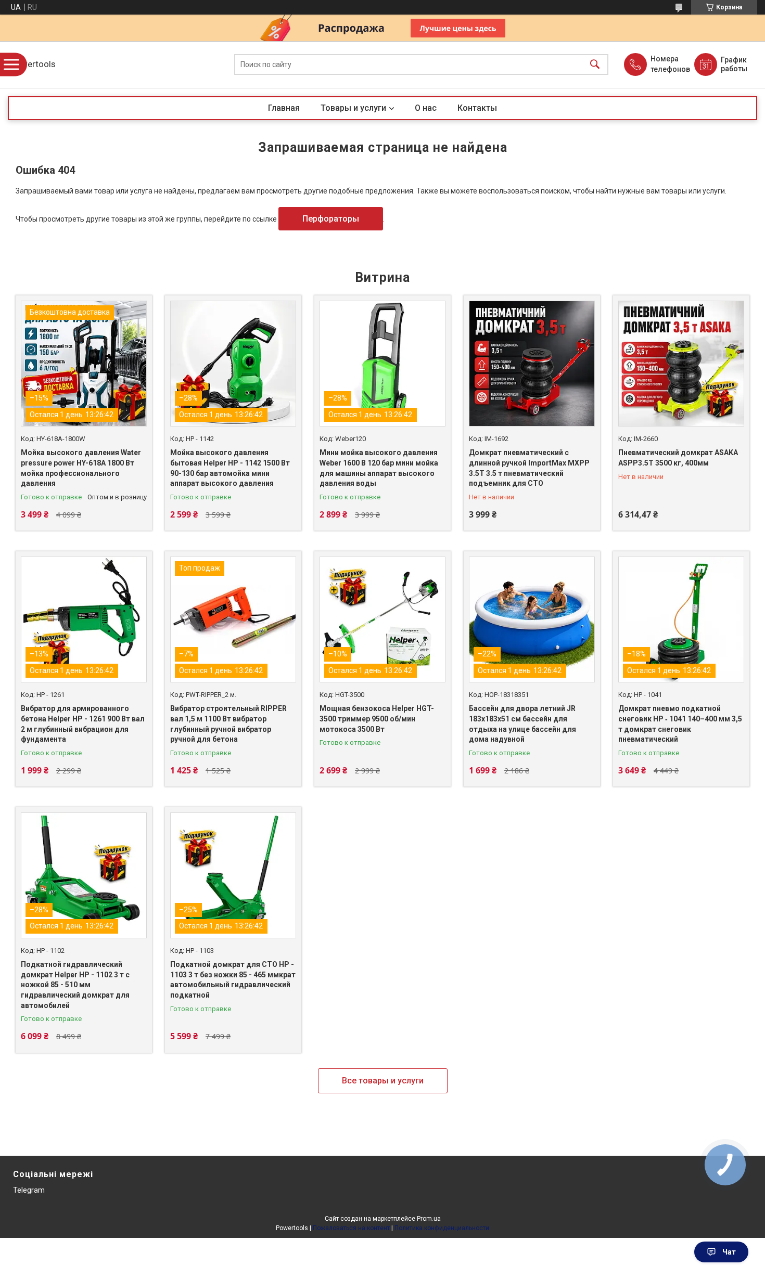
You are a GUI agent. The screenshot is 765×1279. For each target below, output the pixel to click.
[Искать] (594, 64)
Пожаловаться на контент (351, 1228)
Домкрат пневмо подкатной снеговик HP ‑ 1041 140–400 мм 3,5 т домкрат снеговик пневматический (680, 723)
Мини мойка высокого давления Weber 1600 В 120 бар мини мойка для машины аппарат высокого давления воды (379, 467)
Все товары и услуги (383, 1081)
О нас (426, 108)
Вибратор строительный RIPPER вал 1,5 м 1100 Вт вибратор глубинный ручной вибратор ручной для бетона (228, 723)
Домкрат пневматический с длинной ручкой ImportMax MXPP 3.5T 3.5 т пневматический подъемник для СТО (529, 467)
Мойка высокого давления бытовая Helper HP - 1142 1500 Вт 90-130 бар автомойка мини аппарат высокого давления (230, 467)
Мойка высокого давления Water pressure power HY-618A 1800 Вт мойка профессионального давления (81, 467)
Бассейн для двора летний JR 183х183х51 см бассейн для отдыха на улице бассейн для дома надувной (522, 723)
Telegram (29, 1190)
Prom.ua (429, 1218)
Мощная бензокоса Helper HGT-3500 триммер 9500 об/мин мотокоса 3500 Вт (377, 718)
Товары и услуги (353, 108)
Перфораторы (330, 219)
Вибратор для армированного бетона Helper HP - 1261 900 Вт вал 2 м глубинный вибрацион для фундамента (83, 723)
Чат (729, 1252)
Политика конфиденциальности (441, 1228)
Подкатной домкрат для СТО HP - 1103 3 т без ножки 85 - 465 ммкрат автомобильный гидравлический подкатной (233, 979)
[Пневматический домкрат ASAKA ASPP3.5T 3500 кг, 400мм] (681, 364)
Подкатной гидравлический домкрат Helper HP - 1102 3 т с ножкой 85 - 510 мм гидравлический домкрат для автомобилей (75, 984)
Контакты (477, 108)
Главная (284, 108)
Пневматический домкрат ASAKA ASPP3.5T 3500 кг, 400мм (678, 457)
